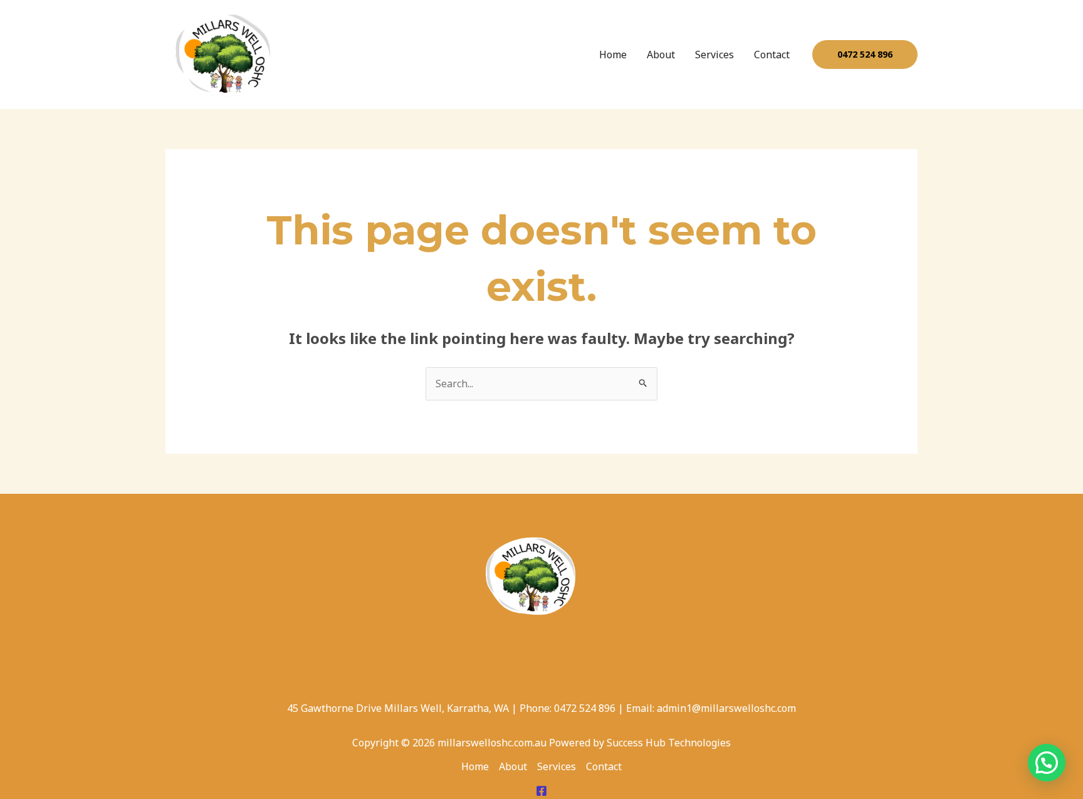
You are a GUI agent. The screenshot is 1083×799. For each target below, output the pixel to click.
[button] (865, 54)
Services (714, 54)
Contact (772, 54)
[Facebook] (541, 790)
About (661, 54)
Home (613, 54)
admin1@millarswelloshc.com (726, 708)
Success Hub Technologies (669, 742)
